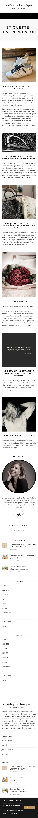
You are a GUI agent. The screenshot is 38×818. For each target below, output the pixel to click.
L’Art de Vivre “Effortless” (19, 436)
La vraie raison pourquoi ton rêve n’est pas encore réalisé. (19, 225)
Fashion (4, 608)
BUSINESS (5, 590)
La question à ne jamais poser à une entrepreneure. (19, 157)
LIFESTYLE (5, 617)
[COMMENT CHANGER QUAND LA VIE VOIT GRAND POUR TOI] (5, 546)
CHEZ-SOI (5, 599)
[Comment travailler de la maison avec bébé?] (5, 557)
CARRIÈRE (5, 595)
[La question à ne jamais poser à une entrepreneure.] (19, 142)
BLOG (4, 585)
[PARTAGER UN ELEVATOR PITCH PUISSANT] (19, 65)
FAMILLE (5, 604)
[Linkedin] (7, 16)
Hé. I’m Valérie (7, 741)
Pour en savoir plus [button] (10, 813)
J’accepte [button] (29, 808)
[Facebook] (2, 16)
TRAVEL (4, 626)
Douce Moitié (19, 301)
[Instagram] (4, 16)
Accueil (4, 745)
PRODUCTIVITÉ (7, 622)
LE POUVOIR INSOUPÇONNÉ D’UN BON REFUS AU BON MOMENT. (19, 373)
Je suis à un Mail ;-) (8, 750)
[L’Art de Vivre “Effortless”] (19, 414)
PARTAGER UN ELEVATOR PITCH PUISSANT (19, 87)
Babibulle (5, 754)
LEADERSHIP (6, 613)
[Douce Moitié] (19, 274)
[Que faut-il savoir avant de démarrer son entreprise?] (5, 568)
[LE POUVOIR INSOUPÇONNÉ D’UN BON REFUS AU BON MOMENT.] (19, 349)
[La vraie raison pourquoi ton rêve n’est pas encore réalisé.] (19, 202)
